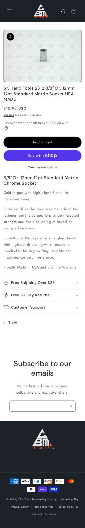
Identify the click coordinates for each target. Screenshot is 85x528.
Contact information (44, 514)
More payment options (42, 167)
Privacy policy (20, 507)
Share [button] (12, 322)
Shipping (9, 115)
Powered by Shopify (44, 499)
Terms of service (44, 507)
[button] (9, 11)
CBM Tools (24, 499)
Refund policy (70, 499)
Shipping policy (68, 507)
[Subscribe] (70, 406)
